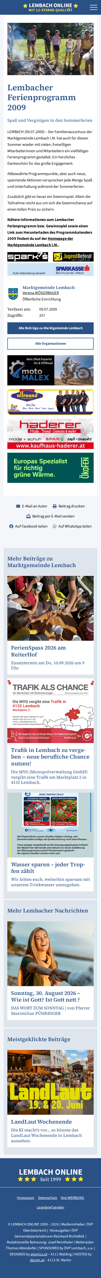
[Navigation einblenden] (93, 7)
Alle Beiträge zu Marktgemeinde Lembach (51, 328)
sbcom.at (37, 1260)
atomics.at (39, 1254)
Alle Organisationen (50, 343)
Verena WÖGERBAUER (41, 293)
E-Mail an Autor (34, 506)
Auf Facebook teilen (31, 526)
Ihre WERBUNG (72, 1197)
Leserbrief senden (50, 1207)
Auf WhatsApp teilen (75, 526)
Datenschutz (47, 1197)
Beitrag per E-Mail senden (53, 516)
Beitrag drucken (72, 506)
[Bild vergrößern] (13, 294)
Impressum (25, 1197)
